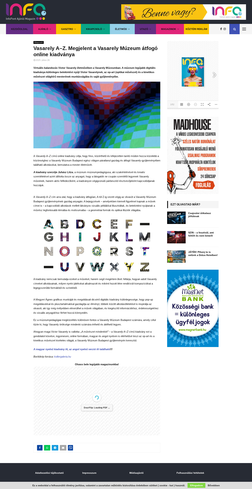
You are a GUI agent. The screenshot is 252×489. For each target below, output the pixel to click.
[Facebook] (222, 29)
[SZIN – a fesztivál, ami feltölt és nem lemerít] (176, 237)
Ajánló (43, 29)
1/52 (172, 104)
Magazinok (168, 29)
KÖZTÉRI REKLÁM (196, 29)
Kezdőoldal (19, 29)
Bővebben (214, 485)
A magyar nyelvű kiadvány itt (50, 349)
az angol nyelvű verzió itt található (89, 349)
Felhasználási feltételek (190, 472)
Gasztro (67, 29)
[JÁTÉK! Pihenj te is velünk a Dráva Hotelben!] (176, 256)
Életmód (121, 29)
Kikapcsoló (94, 29)
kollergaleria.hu (62, 356)
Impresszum (89, 472)
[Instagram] (226, 29)
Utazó (144, 29)
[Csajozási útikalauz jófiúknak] (176, 218)
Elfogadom (196, 485)
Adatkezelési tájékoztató (49, 472)
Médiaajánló (136, 472)
